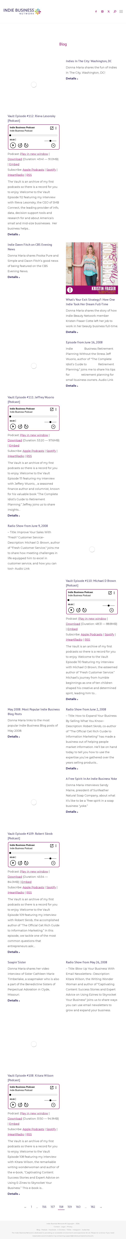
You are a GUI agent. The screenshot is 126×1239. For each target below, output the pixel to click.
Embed (14, 164)
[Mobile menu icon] (121, 11)
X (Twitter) (61, 1230)
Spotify (51, 169)
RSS (29, 175)
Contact (57, 1227)
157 (53, 1207)
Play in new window (34, 154)
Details (13, 234)
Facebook (52, 1230)
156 (44, 1207)
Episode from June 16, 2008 (84, 342)
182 (93, 1207)
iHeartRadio (16, 175)
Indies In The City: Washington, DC (89, 61)
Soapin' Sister (17, 962)
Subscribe (86, 1230)
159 (70, 1207)
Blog (38, 1230)
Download (15, 159)
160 (78, 1207)
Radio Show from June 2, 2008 (86, 709)
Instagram (77, 1230)
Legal (63, 1227)
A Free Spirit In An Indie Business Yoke (91, 779)
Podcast (44, 1230)
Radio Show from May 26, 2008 (86, 962)
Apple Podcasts (33, 169)
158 (61, 1207)
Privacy (69, 1227)
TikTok (69, 1230)
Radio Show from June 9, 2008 (28, 526)
